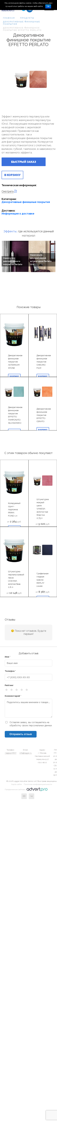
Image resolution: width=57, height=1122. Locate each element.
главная (9, 18)
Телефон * (10, 671)
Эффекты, (10, 231)
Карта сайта (16, 784)
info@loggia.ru (25, 753)
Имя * (7, 657)
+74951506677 (10, 753)
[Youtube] (24, 796)
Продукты (27, 18)
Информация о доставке (18, 213)
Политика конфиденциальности (38, 784)
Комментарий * (13, 696)
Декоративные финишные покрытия (21, 23)
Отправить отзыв (21, 734)
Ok (48, 6)
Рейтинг (9, 685)
